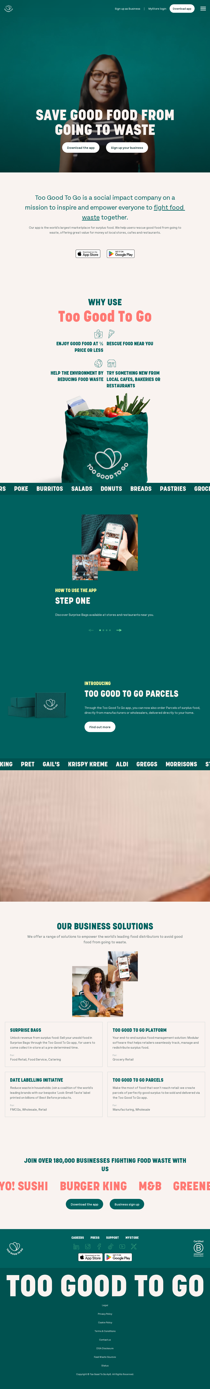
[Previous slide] (91, 630)
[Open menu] (203, 8)
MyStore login (157, 8)
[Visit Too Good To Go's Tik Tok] (110, 1246)
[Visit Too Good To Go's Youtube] (122, 1246)
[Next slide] (119, 630)
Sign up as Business (127, 8)
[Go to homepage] (8, 8)
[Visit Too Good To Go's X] (133, 1246)
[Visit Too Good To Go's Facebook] (99, 1246)
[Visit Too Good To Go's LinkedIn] (76, 1246)
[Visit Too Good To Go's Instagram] (87, 1246)
